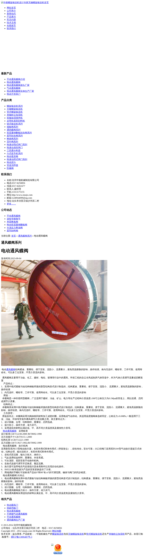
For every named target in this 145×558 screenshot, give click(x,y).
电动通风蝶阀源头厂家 (18, 85)
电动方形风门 (13, 94)
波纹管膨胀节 (13, 219)
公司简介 (11, 10)
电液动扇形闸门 (15, 147)
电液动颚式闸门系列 (17, 144)
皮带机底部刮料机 (16, 121)
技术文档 (11, 22)
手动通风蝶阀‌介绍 (16, 79)
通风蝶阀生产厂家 (16, 520)
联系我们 (11, 28)
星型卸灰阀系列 (15, 135)
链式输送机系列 (15, 124)
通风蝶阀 (10, 369)
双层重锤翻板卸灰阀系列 (19, 132)
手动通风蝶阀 (13, 216)
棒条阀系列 (12, 138)
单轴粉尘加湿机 (15, 115)
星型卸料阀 (12, 230)
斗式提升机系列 (15, 153)
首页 (13, 236)
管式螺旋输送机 (15, 112)
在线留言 (11, 25)
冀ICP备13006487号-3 (21, 537)
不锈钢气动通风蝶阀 (17, 514)
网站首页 (11, 7)
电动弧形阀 (12, 156)
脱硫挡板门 (12, 508)
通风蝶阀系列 (13, 130)
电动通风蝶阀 (13, 82)
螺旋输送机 (58, 534)
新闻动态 (11, 13)
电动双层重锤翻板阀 (17, 224)
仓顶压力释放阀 (15, 227)
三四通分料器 (13, 150)
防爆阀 (10, 168)
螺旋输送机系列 (15, 106)
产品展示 (11, 16)
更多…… (11, 204)
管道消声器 (12, 165)
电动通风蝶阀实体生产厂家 (20, 91)
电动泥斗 (11, 162)
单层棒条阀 (12, 222)
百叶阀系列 (12, 141)
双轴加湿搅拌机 (15, 118)
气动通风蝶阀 (13, 88)
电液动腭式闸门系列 (17, 159)
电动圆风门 (12, 505)
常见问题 (11, 19)
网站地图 (56, 531)
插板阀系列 (12, 127)
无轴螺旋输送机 (15, 109)
